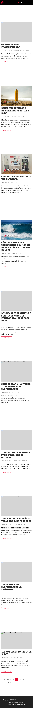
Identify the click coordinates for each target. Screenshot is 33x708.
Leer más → (7, 61)
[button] (31, 2)
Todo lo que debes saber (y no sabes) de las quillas (15, 455)
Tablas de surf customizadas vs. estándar (11, 587)
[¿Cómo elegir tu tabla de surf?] (16, 632)
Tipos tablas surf (16, 657)
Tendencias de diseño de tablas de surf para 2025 (16, 519)
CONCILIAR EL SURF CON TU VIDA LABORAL (16, 177)
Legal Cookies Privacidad (16, 704)
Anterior (6, 679)
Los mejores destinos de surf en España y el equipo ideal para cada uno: (16, 317)
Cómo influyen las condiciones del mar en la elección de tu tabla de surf (15, 246)
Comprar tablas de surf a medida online (14, 595)
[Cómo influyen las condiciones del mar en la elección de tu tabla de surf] (16, 221)
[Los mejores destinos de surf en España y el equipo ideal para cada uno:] (16, 292)
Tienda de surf (14, 182)
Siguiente (6, 682)
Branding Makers (18, 702)
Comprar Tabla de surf (17, 116)
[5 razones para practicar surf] (16, 23)
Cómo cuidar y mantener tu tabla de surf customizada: (16, 386)
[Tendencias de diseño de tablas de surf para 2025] (16, 497)
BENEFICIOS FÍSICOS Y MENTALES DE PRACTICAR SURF (15, 110)
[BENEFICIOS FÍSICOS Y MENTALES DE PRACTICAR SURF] (16, 87)
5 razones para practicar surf (10, 45)
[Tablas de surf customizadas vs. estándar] (16, 563)
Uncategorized (16, 253)
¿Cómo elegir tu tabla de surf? (16, 653)
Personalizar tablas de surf (20, 50)
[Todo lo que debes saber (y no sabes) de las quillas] (16, 431)
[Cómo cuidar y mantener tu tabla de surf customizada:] (16, 363)
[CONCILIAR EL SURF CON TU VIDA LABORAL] (16, 155)
